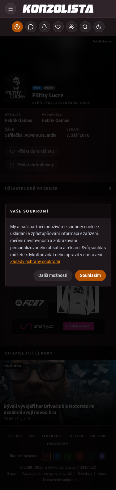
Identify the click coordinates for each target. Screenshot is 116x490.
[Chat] (31, 26)
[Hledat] (85, 26)
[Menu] (10, 8)
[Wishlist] (58, 26)
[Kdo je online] (71, 26)
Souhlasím (90, 275)
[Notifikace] (44, 26)
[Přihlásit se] (17, 26)
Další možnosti (52, 275)
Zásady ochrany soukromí (35, 261)
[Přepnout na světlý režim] (99, 26)
